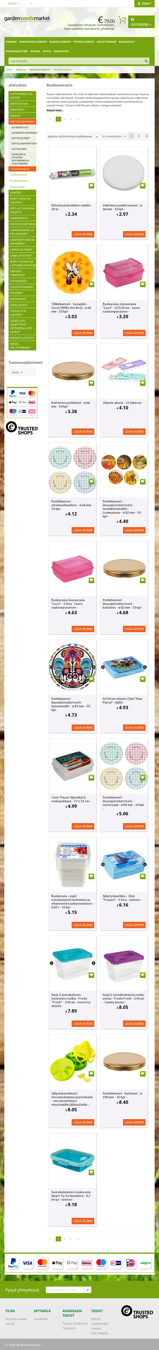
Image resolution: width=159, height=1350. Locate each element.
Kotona (35, 51)
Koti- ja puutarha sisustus (22, 210)
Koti (9, 69)
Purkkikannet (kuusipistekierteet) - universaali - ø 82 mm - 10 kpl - (123, 802)
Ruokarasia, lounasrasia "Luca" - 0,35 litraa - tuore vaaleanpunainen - (121, 307)
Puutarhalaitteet (17, 51)
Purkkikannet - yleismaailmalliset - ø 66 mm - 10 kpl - (72, 505)
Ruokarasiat (17, 186)
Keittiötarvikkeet (40, 69)
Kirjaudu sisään (16, 1319)
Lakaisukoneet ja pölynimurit (22, 232)
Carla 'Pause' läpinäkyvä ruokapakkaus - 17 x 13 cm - (71, 799)
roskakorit (18, 299)
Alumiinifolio (20, 127)
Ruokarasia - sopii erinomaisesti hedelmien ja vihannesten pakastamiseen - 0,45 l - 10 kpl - (72, 901)
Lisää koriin (83, 234)
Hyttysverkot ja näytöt (21, 96)
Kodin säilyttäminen (20, 345)
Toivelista (69, 1328)
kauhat (15, 115)
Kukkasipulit (127, 41)
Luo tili (10, 1324)
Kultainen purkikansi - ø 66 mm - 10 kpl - (70, 404)
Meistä (95, 1319)
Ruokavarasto (21, 168)
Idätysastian (19, 104)
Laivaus (96, 1328)
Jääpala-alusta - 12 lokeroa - (123, 402)
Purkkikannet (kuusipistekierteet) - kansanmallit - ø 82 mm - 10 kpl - (70, 704)
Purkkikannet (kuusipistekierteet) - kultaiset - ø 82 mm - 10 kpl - (123, 603)
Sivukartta (41, 1319)
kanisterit (17, 110)
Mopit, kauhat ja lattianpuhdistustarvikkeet (23, 263)
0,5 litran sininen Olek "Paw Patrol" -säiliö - (122, 700)
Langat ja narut (21, 249)
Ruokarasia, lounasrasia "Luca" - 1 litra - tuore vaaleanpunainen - (68, 603)
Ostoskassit (18, 281)
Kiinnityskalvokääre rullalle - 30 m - (71, 207)
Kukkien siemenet (60, 41)
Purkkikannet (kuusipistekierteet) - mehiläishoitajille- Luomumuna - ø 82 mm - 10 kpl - (122, 508)
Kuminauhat (19, 218)
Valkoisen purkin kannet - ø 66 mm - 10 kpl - (122, 207)
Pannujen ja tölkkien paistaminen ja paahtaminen (20, 159)
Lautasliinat (19, 148)
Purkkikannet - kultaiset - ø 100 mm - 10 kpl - (122, 1095)
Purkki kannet (18, 174)
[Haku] (146, 61)
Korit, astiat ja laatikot (20, 200)
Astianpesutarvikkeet (24, 132)
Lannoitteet (61, 51)
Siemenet (11, 41)
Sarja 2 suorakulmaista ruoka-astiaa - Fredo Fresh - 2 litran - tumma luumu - (124, 998)
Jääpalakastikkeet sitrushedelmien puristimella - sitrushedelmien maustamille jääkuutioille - (72, 1098)
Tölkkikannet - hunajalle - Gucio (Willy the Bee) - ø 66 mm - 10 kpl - (71, 307)
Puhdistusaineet (22, 287)
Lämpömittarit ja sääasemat (22, 241)
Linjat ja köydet (21, 255)
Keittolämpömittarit (24, 143)
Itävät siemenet (106, 41)
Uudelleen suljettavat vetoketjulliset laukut (21, 326)
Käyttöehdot (99, 1324)
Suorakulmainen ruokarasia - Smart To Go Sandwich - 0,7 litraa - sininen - (71, 1195)
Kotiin (47, 51)
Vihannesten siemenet (33, 41)
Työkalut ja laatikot (18, 313)
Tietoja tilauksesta (75, 1323)
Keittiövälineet (21, 138)
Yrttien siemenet (83, 41)
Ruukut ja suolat (22, 338)
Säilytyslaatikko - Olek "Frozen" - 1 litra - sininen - (122, 898)
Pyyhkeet (16, 293)
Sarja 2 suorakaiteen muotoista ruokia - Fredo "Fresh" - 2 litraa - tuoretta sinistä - (70, 1000)
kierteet (16, 192)
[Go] (87, 1290)
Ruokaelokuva (19, 180)
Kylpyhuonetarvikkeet (23, 224)
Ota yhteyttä (99, 1333)
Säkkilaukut (18, 305)
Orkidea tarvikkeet (17, 273)
